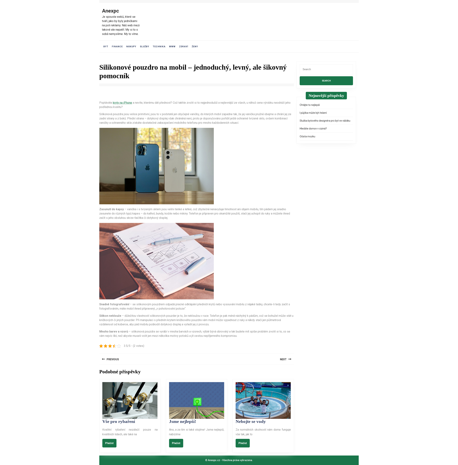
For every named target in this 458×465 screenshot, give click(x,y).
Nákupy (131, 46)
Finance (117, 46)
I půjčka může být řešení (313, 112)
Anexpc (110, 11)
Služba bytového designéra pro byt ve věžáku (325, 120)
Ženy (195, 46)
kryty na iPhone (122, 102)
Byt (105, 46)
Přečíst (110, 443)
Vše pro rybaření (118, 421)
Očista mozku (307, 136)
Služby (144, 46)
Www (172, 46)
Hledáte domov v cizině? (313, 128)
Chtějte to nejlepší (310, 104)
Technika (159, 46)
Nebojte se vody (251, 421)
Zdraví (183, 46)
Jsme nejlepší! (182, 421)
